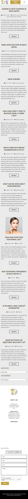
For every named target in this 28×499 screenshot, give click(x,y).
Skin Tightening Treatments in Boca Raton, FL (14, 272)
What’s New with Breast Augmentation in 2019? (14, 148)
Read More (14, 36)
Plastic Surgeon (23, 15)
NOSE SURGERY (14, 79)
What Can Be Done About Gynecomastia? (14, 184)
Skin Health (19, 16)
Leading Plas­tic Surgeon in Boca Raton (14, 9)
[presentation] (11, 478)
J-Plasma (20, 243)
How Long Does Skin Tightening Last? (14, 238)
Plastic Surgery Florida (11, 16)
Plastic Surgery (21, 153)
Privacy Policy (17, 494)
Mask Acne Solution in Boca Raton (14, 45)
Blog (23, 83)
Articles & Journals (16, 15)
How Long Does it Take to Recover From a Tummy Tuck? (14, 113)
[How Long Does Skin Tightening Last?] (14, 225)
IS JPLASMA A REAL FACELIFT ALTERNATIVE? (14, 306)
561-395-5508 (5, 448)
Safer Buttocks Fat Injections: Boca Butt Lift (14, 341)
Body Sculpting (21, 119)
